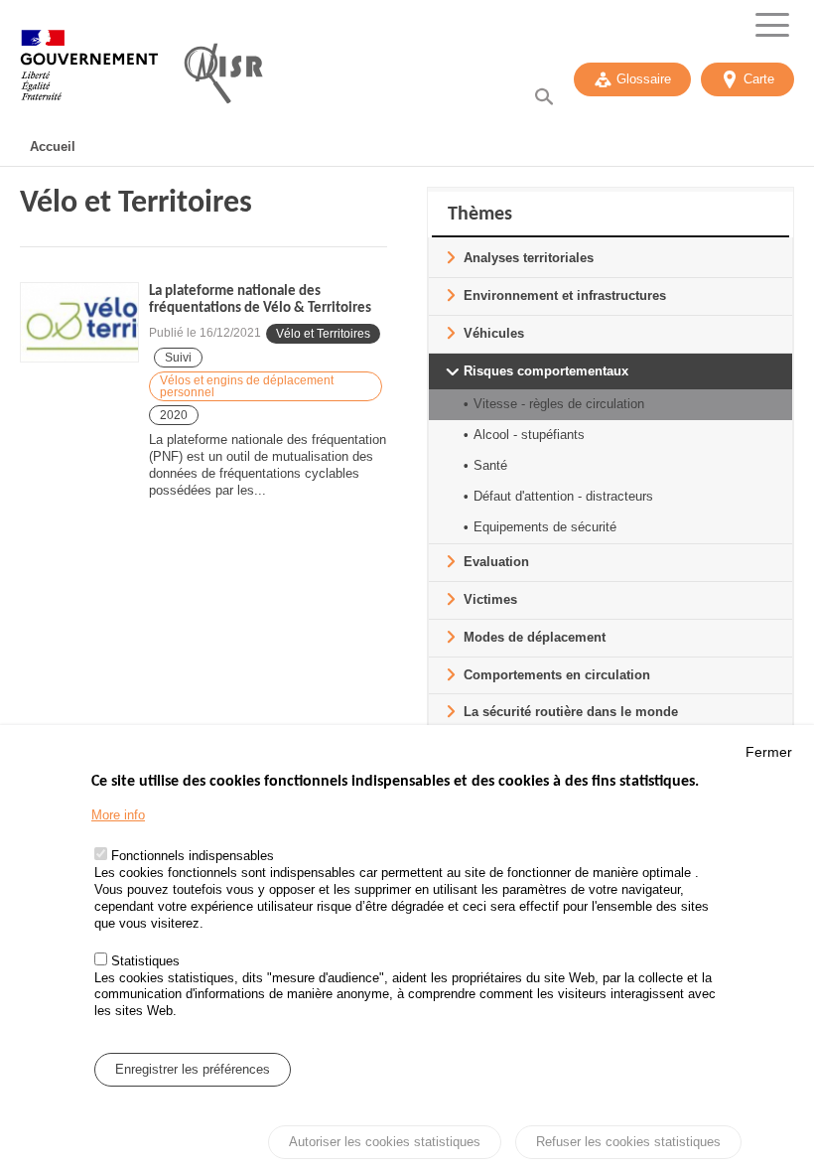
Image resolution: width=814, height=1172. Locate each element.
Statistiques (145, 960)
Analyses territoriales (529, 257)
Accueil (52, 146)
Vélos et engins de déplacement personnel (247, 386)
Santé (490, 465)
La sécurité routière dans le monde (571, 711)
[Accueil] (89, 74)
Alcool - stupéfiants (529, 434)
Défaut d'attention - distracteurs (563, 496)
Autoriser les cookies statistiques (384, 1141)
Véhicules (494, 333)
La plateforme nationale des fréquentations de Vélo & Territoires (260, 300)
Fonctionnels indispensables (192, 855)
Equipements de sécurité (545, 526)
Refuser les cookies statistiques (628, 1141)
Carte (759, 79)
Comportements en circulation (557, 674)
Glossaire (643, 79)
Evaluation (496, 561)
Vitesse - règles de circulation (559, 403)
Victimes (490, 599)
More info (118, 814)
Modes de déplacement (535, 637)
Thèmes (480, 214)
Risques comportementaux (546, 371)
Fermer (769, 752)
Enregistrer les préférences (192, 1069)
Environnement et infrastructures (565, 295)
